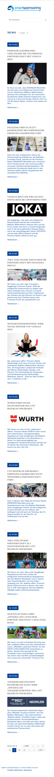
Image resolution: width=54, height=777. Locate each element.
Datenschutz (18, 770)
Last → (41, 750)
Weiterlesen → (13, 107)
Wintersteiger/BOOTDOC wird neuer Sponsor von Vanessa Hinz (25, 327)
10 (19, 750)
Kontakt (10, 770)
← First (26, 746)
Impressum (28, 770)
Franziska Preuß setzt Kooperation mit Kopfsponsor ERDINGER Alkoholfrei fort (25, 130)
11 (24, 750)
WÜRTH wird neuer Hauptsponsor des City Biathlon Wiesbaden (21, 406)
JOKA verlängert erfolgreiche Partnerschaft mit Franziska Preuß (26, 263)
